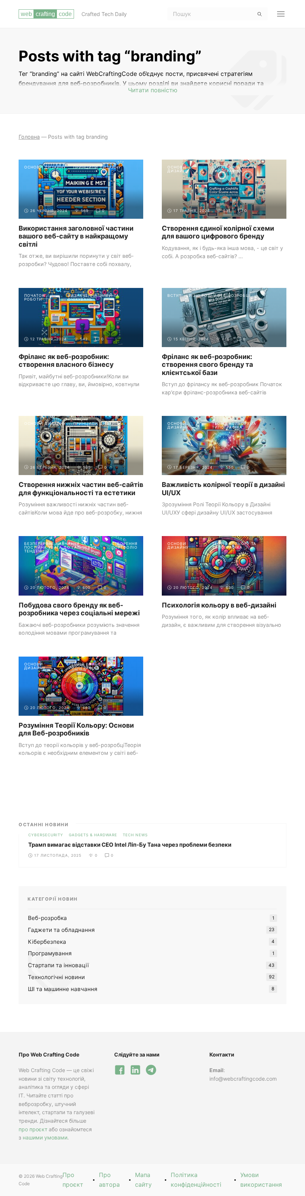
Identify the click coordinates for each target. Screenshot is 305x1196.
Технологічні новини (56, 977)
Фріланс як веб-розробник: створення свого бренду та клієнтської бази (207, 364)
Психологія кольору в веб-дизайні (219, 605)
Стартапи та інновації (58, 965)
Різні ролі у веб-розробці (220, 295)
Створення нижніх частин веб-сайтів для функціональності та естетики (81, 489)
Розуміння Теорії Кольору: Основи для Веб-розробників (76, 729)
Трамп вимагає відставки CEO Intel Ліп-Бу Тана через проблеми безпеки (129, 844)
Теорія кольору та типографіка (234, 169)
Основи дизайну (45, 167)
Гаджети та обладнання (61, 929)
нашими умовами (45, 1137)
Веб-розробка (47, 917)
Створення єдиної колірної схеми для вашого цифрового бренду (218, 232)
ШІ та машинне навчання (62, 989)
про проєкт (33, 1129)
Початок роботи (34, 297)
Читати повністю (152, 90)
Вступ (174, 295)
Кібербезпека (47, 941)
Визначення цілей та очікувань (93, 297)
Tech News (135, 835)
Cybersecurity (45, 835)
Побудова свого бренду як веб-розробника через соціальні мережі (79, 609)
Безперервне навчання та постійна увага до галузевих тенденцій (60, 547)
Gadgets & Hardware (93, 835)
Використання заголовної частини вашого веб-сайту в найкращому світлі (76, 236)
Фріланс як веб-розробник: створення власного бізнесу (66, 361)
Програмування (50, 953)
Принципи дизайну (97, 167)
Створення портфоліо (125, 545)
